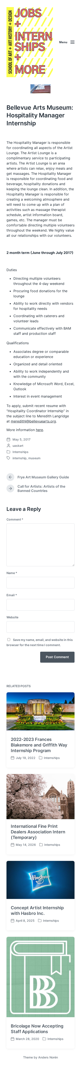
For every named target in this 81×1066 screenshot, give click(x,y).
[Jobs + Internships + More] (29, 42)
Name (11, 573)
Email (11, 595)
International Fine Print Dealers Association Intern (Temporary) (38, 832)
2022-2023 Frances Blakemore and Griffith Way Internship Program (39, 745)
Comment (14, 519)
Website (12, 617)
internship (20, 458)
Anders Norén (48, 1057)
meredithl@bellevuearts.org (33, 421)
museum (34, 458)
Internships (21, 452)
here (39, 430)
